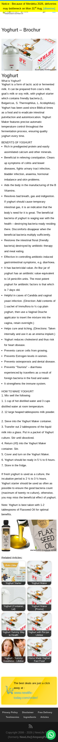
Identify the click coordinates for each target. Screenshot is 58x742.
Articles (44, 717)
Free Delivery (45, 712)
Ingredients (30, 717)
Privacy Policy (10, 712)
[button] (51, 735)
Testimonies (12, 717)
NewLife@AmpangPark (34, 737)
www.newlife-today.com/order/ (26, 695)
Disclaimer (28, 712)
